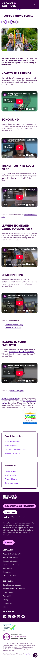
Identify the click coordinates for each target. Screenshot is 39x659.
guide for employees (16, 391)
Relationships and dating (14, 325)
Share (8, 22)
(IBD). (21, 352)
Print (4, 22)
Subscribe (14, 22)
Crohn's (19, 60)
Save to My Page (18, 22)
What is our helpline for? (18, 517)
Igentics (28, 654)
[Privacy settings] (35, 655)
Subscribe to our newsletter (19, 506)
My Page (11, 512)
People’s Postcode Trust (10, 399)
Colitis (28, 60)
